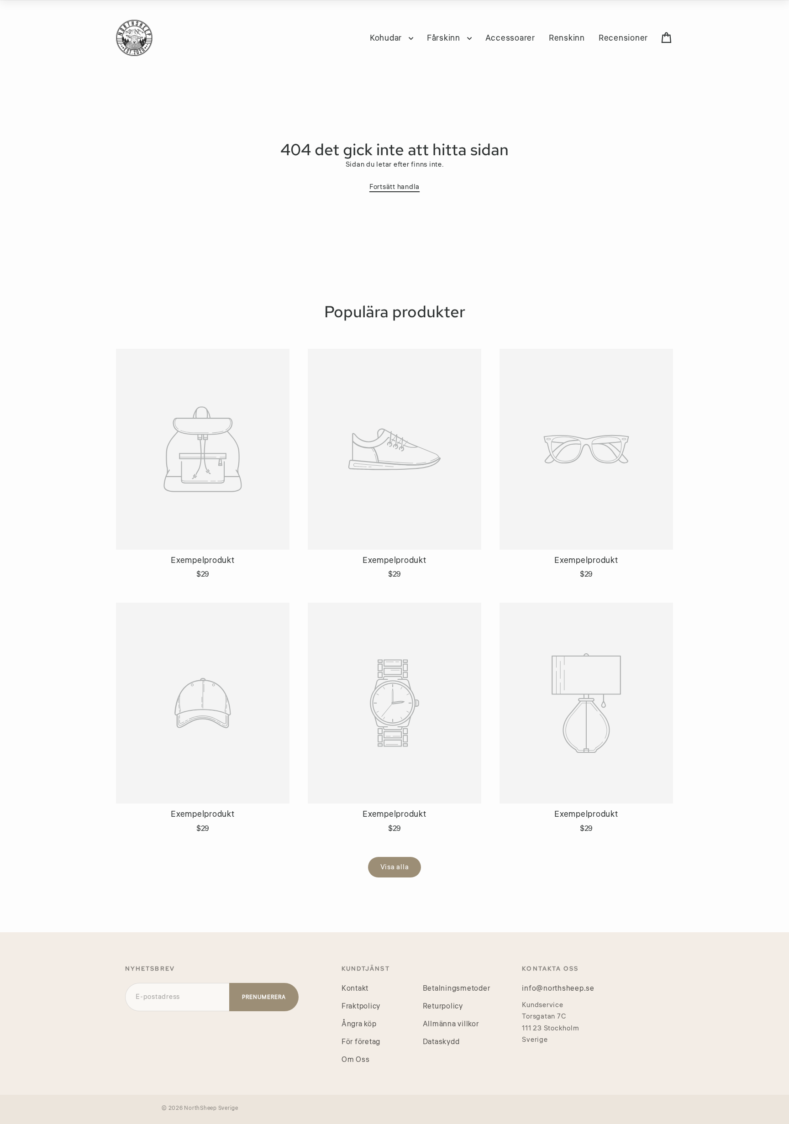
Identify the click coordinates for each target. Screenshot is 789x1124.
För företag (361, 1042)
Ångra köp (359, 1024)
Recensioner (623, 38)
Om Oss (356, 1060)
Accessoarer (510, 38)
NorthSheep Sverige (211, 1108)
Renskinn (567, 38)
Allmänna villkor (451, 1024)
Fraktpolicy (361, 1006)
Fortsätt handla (394, 187)
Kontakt (355, 988)
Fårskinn (445, 38)
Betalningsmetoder (456, 988)
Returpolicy (443, 1006)
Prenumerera (264, 997)
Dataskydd (441, 1042)
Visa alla (394, 867)
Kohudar (387, 38)
